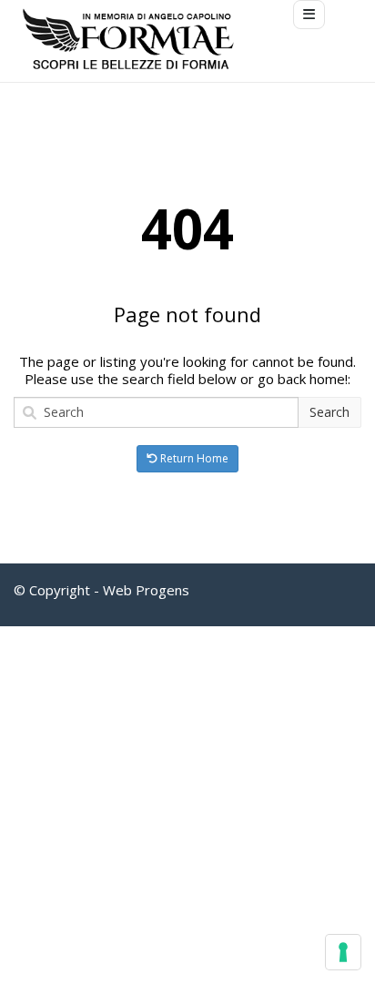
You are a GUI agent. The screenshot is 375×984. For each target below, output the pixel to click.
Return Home (192, 458)
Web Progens (146, 590)
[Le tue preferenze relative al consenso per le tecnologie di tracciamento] (343, 952)
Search (329, 412)
